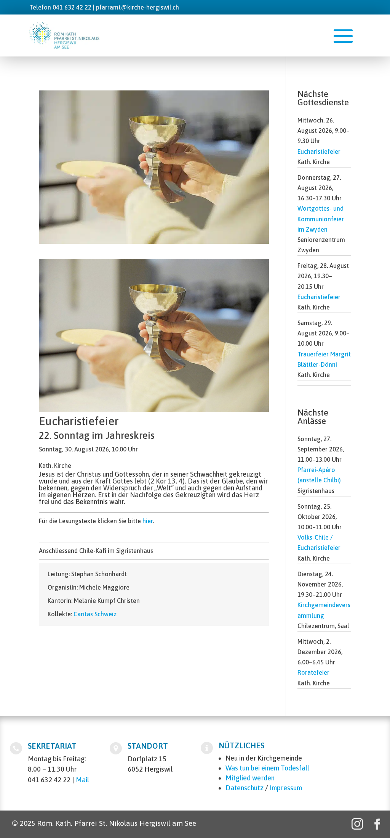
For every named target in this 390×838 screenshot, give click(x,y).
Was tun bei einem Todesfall (267, 768)
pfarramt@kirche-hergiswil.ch (137, 7)
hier (147, 520)
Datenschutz (244, 788)
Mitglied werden (250, 778)
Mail (82, 780)
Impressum (286, 788)
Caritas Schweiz (95, 614)
